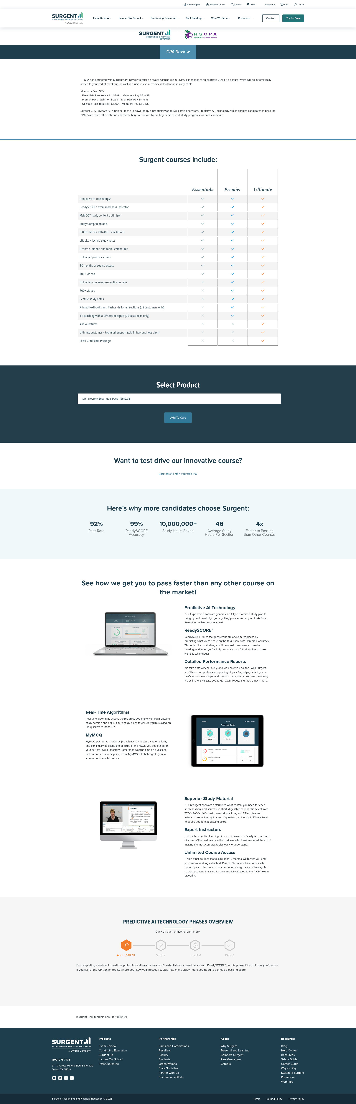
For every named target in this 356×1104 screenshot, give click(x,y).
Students (164, 1059)
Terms (256, 1098)
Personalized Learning (235, 1050)
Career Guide (289, 1064)
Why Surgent (193, 4)
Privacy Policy (296, 1098)
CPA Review (178, 51)
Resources (244, 18)
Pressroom (288, 1077)
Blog (253, 4)
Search (237, 4)
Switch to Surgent (292, 1073)
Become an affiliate (171, 1077)
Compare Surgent (232, 1055)
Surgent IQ (106, 1055)
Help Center (289, 1050)
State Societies (168, 1068)
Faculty (163, 1055)
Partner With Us (169, 1073)
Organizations (168, 1064)
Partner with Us (217, 4)
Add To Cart (178, 418)
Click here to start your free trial (178, 474)
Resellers (165, 1050)
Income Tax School (130, 18)
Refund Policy (274, 1098)
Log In (301, 4)
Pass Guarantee (109, 1064)
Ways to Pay (288, 1068)
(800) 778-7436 (61, 1059)
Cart (286, 4)
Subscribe (270, 4)
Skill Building (194, 18)
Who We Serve (219, 18)
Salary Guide (289, 1059)
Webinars (287, 1082)
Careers (226, 1064)
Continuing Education (163, 18)
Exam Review (101, 18)
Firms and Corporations (174, 1046)
